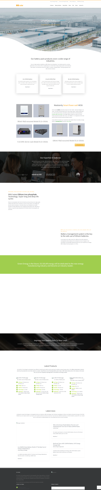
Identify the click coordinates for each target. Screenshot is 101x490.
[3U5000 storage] (41, 124)
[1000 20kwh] (77, 377)
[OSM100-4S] (57, 377)
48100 (58, 109)
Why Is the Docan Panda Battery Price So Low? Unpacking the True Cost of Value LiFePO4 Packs (66, 425)
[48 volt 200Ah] (39, 377)
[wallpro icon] (60, 123)
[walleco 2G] (22, 377)
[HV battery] (77, 123)
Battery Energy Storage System (58, 446)
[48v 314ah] (41, 104)
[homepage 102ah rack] (24, 124)
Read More (27, 86)
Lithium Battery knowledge (22, 450)
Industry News (55, 428)
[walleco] (24, 104)
